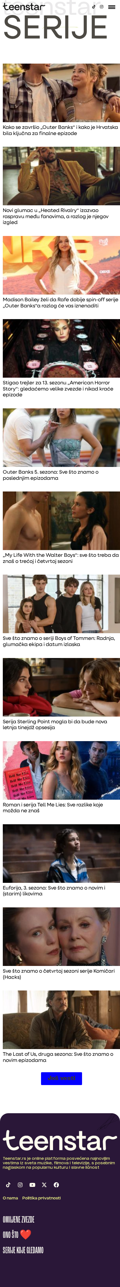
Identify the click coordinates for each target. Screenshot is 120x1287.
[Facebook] (56, 1185)
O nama (10, 1198)
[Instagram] (101, 7)
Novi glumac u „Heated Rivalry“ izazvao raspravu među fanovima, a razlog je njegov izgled (56, 216)
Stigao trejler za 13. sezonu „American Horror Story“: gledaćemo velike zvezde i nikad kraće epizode (58, 389)
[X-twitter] (44, 1185)
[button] (61, 1078)
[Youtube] (32, 1185)
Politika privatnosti (41, 1198)
